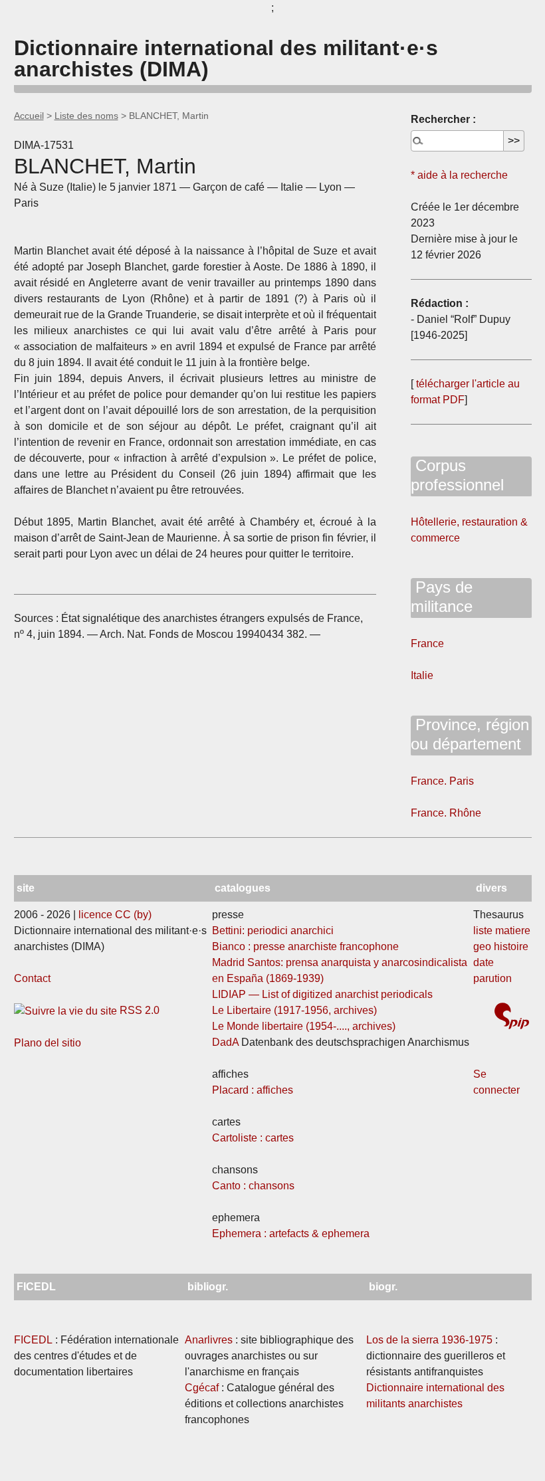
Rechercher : (443, 119)
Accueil (29, 115)
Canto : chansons (253, 1185)
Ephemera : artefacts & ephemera (291, 1233)
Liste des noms (86, 115)
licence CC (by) (115, 914)
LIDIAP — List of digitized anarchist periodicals (322, 994)
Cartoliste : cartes (253, 1137)
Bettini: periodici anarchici (273, 930)
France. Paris (442, 781)
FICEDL (33, 1339)
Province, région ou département (470, 734)
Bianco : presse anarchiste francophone (305, 946)
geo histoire (500, 946)
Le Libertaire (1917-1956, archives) (294, 1010)
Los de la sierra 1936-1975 (429, 1339)
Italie (422, 675)
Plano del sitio (47, 1042)
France (427, 643)
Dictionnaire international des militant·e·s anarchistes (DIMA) (226, 58)
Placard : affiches (252, 1090)
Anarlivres (209, 1339)
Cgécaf (202, 1387)
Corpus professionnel (457, 475)
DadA (225, 1042)
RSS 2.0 (138, 1010)
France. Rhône (446, 813)
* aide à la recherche (459, 175)
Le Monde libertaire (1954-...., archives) (303, 1026)
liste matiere (501, 930)
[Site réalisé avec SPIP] (512, 1018)
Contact (32, 978)
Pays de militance (442, 596)
